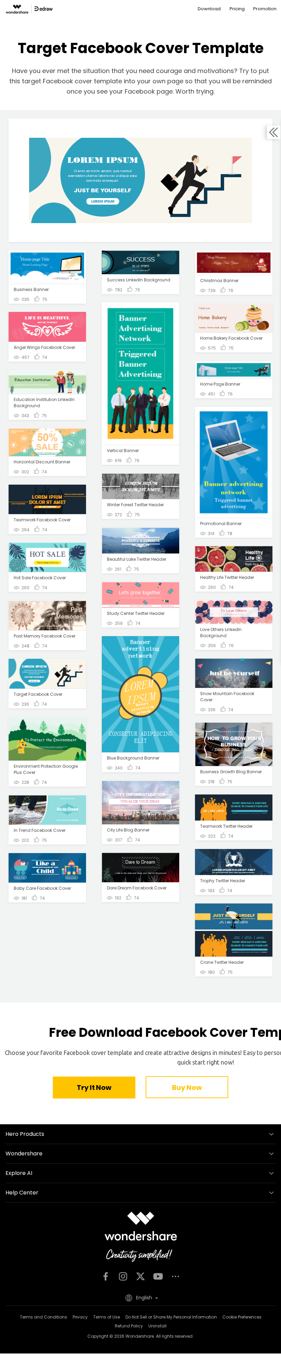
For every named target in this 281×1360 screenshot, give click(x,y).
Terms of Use (106, 1317)
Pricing (237, 9)
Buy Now (186, 1087)
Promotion (265, 9)
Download (209, 9)
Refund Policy (129, 1326)
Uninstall (157, 1326)
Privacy (80, 1317)
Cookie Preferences (241, 1317)
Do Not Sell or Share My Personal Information (171, 1317)
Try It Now (94, 1087)
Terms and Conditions (43, 1317)
